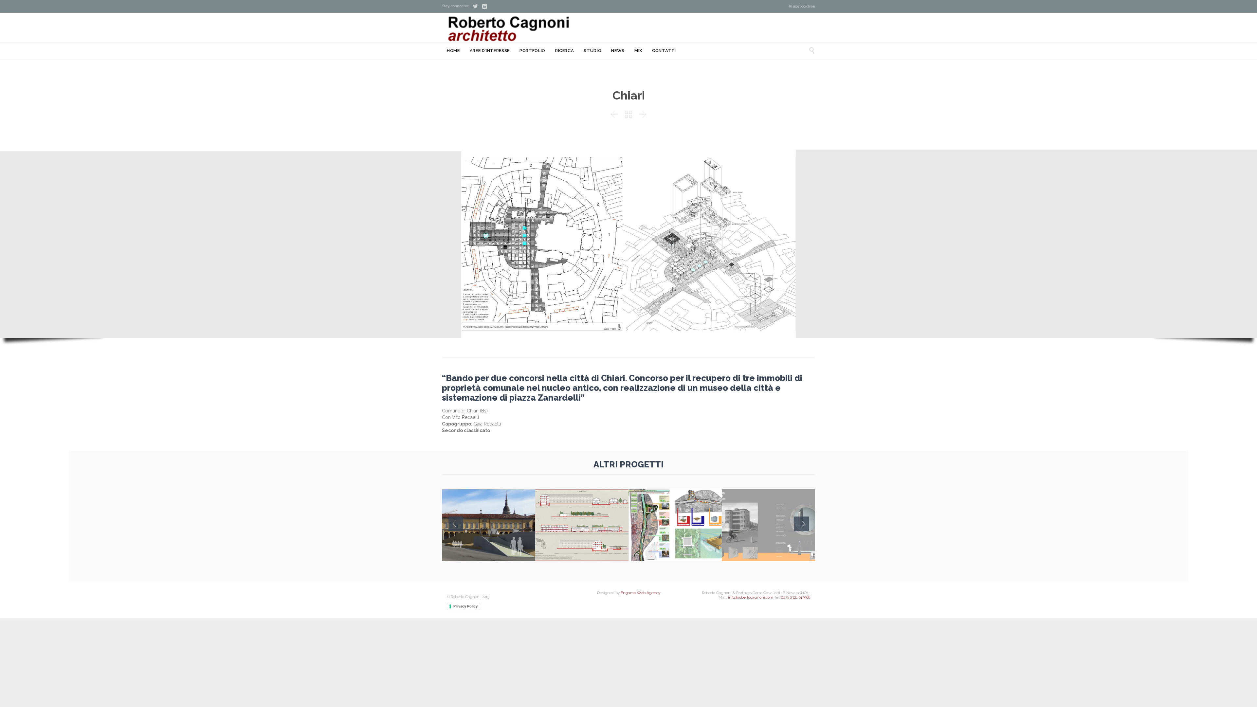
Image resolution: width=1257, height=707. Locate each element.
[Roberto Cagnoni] (507, 29)
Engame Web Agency (640, 592)
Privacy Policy (465, 606)
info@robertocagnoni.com (750, 597)
